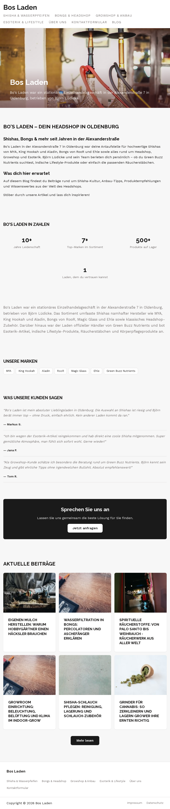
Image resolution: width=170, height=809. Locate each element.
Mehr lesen (85, 740)
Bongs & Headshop (73, 15)
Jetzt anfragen (85, 528)
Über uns (58, 22)
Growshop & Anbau (114, 15)
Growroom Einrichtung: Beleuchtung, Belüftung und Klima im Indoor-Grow (29, 711)
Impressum (134, 802)
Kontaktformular (89, 22)
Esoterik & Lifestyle (23, 22)
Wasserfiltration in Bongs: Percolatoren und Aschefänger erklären (84, 629)
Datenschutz (154, 802)
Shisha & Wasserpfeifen (26, 15)
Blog (116, 22)
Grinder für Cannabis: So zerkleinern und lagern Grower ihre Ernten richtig (139, 711)
